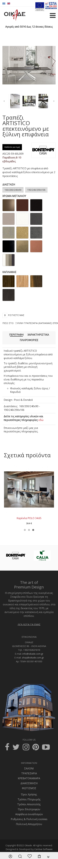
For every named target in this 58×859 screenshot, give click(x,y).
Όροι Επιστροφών (29, 809)
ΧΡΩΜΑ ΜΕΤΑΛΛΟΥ (14, 196)
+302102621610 (31, 649)
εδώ (41, 420)
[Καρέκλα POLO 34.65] (29, 489)
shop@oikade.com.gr (33, 657)
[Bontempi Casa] (16, 555)
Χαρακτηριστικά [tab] (38, 334)
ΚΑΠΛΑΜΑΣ (9, 272)
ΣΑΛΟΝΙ (29, 768)
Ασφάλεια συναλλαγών (29, 814)
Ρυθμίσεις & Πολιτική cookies (29, 819)
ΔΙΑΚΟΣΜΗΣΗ (29, 783)
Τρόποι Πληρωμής (29, 799)
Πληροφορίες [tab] (29, 340)
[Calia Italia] (42, 555)
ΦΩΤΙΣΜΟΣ (29, 788)
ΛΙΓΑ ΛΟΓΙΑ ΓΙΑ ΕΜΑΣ (29, 624)
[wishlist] (30, 856)
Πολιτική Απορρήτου (29, 824)
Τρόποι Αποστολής (29, 804)
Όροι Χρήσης (29, 794)
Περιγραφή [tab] (16, 334)
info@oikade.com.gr (32, 653)
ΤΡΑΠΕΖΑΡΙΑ (29, 773)
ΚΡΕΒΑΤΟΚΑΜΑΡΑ (29, 778)
